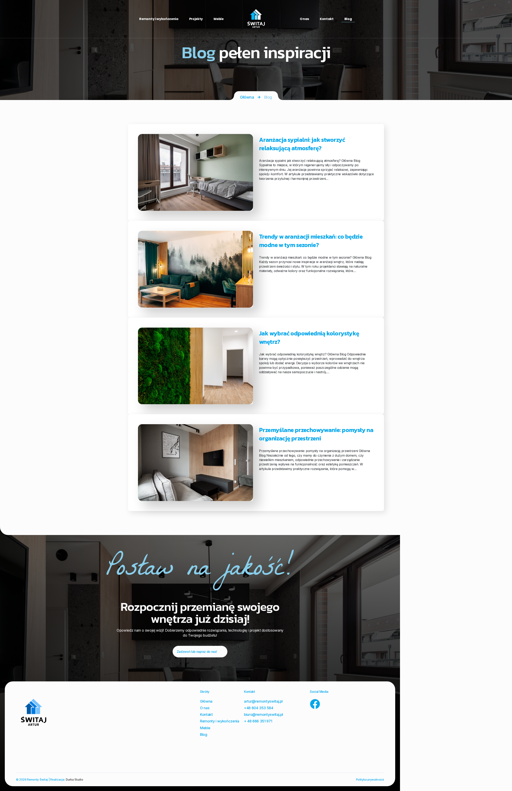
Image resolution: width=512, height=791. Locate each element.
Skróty (204, 692)
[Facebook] (315, 704)
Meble (218, 19)
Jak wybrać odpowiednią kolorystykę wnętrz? (309, 337)
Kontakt (327, 19)
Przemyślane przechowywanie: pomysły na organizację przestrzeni (316, 434)
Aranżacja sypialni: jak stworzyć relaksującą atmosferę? (302, 144)
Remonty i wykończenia (158, 19)
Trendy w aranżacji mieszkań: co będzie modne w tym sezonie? (311, 240)
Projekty (196, 19)
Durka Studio (74, 779)
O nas (304, 19)
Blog (348, 19)
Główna (247, 97)
